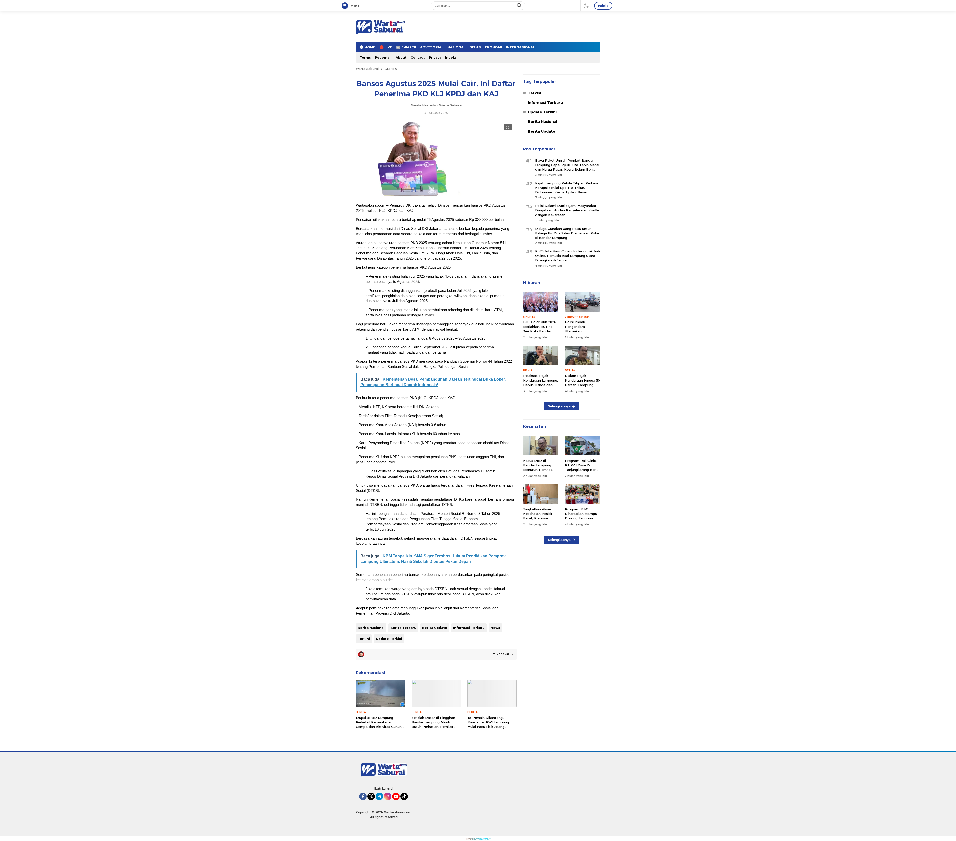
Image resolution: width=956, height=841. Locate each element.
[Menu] (345, 6)
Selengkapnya (559, 406)
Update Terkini (389, 639)
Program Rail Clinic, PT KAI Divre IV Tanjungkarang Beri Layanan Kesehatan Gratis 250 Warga (581, 470)
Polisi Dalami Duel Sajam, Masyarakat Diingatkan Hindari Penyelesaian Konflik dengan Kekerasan (567, 210)
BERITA (390, 69)
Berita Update (434, 628)
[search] (519, 5)
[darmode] (586, 5)
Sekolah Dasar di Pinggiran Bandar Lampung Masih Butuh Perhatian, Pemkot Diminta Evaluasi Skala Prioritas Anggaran (433, 727)
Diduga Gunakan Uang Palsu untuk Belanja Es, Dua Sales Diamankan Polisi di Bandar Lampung (567, 233)
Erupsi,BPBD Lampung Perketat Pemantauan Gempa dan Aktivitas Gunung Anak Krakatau (380, 724)
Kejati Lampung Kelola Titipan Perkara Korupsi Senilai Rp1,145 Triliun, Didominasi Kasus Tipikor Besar (566, 187)
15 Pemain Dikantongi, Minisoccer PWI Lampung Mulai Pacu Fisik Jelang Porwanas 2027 (488, 724)
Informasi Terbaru (469, 628)
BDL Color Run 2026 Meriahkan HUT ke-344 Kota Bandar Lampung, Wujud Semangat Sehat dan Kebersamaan (540, 333)
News (495, 628)
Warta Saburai (367, 69)
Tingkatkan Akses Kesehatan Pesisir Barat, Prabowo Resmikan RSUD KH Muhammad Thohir (539, 518)
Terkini (364, 639)
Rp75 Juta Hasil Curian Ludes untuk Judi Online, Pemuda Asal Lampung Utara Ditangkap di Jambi (567, 255)
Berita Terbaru (403, 628)
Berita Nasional (371, 628)
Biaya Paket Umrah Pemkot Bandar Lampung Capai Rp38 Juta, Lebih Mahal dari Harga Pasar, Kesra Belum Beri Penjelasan (567, 167)
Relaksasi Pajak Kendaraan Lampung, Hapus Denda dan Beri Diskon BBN (540, 382)
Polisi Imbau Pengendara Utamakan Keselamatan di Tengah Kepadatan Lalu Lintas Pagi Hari (581, 333)
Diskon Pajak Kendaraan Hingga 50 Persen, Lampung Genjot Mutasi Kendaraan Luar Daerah (582, 387)
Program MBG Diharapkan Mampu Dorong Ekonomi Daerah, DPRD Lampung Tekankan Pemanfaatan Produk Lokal (582, 522)
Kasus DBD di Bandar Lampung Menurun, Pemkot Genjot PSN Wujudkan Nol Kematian (537, 472)
